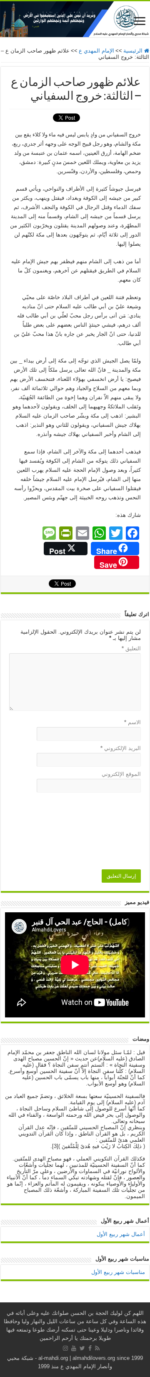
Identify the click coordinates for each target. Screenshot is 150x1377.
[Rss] (97, 1348)
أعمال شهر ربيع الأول (121, 1234)
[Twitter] (82, 1348)
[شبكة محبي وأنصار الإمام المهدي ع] (75, 19)
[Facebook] (90, 1348)
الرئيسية (133, 51)
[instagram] (65, 1348)
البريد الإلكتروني (120, 748)
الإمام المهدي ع (96, 51)
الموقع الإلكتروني (121, 774)
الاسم (132, 722)
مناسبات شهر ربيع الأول (118, 1272)
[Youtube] (73, 1348)
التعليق (131, 648)
